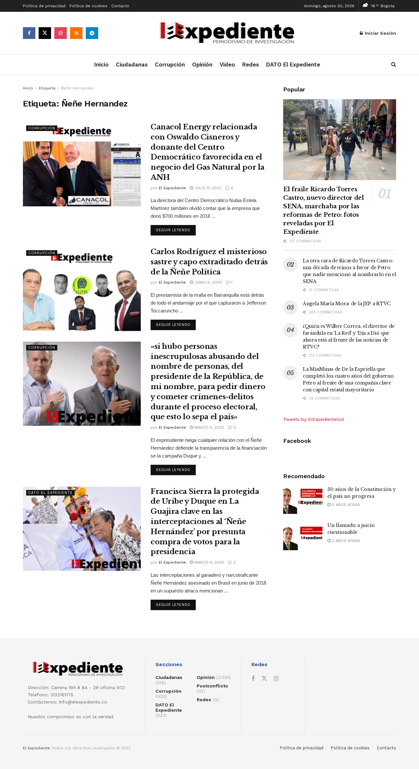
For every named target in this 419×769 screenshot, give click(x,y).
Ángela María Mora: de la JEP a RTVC (347, 304)
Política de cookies (88, 6)
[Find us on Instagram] (60, 33)
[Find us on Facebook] (29, 33)
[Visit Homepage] (229, 33)
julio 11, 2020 (207, 188)
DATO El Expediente (293, 64)
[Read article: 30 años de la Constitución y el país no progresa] (302, 500)
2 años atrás (345, 540)
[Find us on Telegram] (92, 33)
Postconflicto (212, 685)
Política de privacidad (44, 6)
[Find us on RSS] (76, 33)
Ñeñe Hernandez (77, 88)
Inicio (101, 64)
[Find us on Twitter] (45, 33)
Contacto (120, 6)
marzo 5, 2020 (208, 427)
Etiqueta (47, 88)
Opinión (202, 64)
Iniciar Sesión (379, 33)
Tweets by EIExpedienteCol (313, 419)
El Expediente (172, 188)
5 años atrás (345, 504)
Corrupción (170, 64)
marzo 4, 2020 (208, 562)
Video (227, 64)
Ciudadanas (132, 64)
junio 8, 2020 (207, 282)
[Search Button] (393, 64)
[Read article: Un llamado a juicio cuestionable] (302, 536)
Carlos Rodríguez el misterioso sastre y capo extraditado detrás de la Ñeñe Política (209, 261)
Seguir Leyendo (176, 230)
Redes (250, 64)
